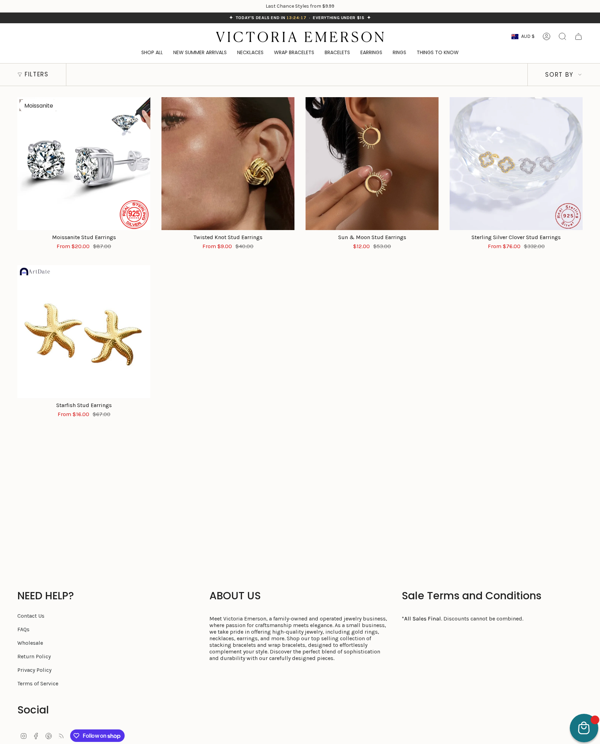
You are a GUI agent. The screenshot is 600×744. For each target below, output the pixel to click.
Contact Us (30, 615)
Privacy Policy (34, 670)
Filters (37, 74)
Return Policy (34, 656)
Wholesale (30, 643)
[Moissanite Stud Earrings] (83, 163)
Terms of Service (37, 683)
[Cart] (578, 36)
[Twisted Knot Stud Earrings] (227, 163)
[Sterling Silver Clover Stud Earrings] (516, 163)
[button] (437, 52)
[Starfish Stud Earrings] (83, 331)
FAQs (23, 629)
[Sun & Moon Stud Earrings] (372, 163)
